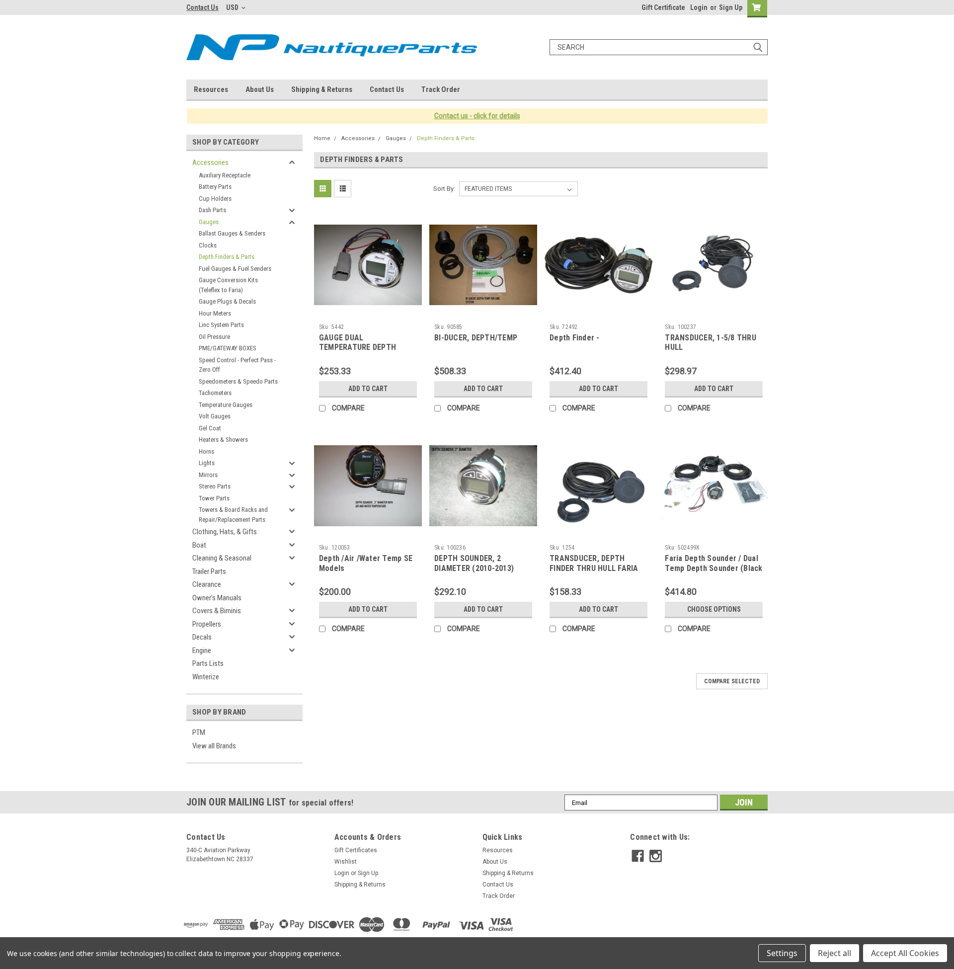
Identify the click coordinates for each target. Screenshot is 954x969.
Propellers (206, 624)
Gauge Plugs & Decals (227, 301)
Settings (782, 953)
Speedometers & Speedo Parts (238, 381)
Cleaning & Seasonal (221, 558)
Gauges (209, 222)
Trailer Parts (209, 571)
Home (322, 138)
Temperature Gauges (225, 404)
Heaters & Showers (223, 439)
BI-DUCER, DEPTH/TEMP (475, 337)
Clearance (206, 584)
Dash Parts (212, 210)
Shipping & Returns (321, 89)
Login (699, 7)
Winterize (205, 676)
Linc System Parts (221, 324)
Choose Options (714, 609)
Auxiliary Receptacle (224, 175)
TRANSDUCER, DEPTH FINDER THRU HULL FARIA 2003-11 (594, 568)
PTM (198, 732)
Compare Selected (732, 681)
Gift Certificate (663, 7)
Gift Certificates (355, 850)
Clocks (208, 245)
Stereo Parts (215, 486)
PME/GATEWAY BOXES (227, 348)
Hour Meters (215, 313)
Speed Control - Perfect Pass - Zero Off (237, 365)
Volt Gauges (215, 416)
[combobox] (659, 47)
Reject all (834, 953)
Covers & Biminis (216, 610)
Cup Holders (215, 198)
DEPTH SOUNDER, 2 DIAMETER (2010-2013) (474, 563)
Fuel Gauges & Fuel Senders (235, 268)
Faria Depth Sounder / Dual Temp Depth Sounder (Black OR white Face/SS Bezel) (713, 568)
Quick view (367, 312)
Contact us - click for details (477, 116)
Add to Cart (368, 389)
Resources (211, 89)
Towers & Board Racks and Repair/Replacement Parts (233, 514)
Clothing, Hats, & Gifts (224, 531)
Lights (207, 463)
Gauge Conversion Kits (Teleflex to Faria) (228, 285)
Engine (201, 650)
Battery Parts (215, 186)
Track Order (440, 89)
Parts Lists (208, 663)
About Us (259, 89)
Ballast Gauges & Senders (232, 233)
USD (233, 7)
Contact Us (202, 7)
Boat (199, 545)
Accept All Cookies (905, 953)
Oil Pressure (214, 336)
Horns (206, 451)
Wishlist (345, 861)
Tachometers (215, 393)
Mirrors (208, 475)
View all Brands (214, 745)
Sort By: (444, 188)
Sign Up (730, 7)
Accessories (210, 162)
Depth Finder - (575, 337)
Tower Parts (214, 498)
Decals (202, 637)
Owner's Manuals (216, 597)
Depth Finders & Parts (226, 256)
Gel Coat (210, 428)
